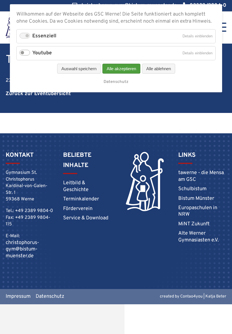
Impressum (18, 296)
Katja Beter (215, 296)
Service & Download (85, 218)
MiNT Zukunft (194, 224)
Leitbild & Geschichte (76, 186)
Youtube (42, 53)
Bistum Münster (196, 198)
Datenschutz (50, 296)
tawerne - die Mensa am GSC (201, 176)
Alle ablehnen (158, 68)
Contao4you (191, 296)
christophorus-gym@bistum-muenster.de (22, 249)
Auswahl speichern (78, 68)
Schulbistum (192, 189)
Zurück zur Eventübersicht (38, 94)
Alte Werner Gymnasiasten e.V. (198, 236)
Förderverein (78, 208)
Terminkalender (81, 199)
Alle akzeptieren (121, 68)
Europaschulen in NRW (197, 211)
